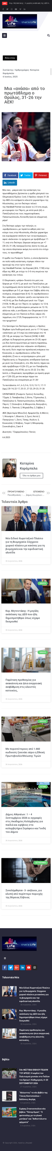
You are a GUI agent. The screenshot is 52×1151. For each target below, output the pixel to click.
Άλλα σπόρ (10, 58)
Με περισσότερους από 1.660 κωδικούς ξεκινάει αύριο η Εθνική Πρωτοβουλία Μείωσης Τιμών (25, 752)
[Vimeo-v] (20, 9)
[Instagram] (12, 9)
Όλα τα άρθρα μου (31, 475)
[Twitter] (7, 9)
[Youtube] (16, 9)
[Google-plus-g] (16, 967)
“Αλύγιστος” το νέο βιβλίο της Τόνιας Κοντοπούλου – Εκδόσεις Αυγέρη (33, 1096)
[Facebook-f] (3, 9)
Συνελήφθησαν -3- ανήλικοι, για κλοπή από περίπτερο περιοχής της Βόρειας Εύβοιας (24, 894)
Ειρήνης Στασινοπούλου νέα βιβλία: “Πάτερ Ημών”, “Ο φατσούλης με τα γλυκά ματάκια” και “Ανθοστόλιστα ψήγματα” (32, 1115)
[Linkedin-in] (25, 9)
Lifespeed (28, 1143)
